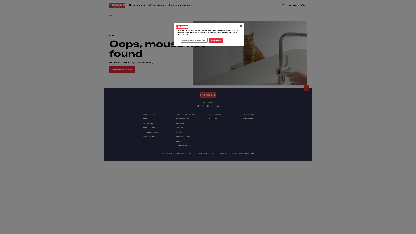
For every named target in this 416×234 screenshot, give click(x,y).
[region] (209, 34)
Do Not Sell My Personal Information (194, 40)
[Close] (241, 26)
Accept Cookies (216, 40)
